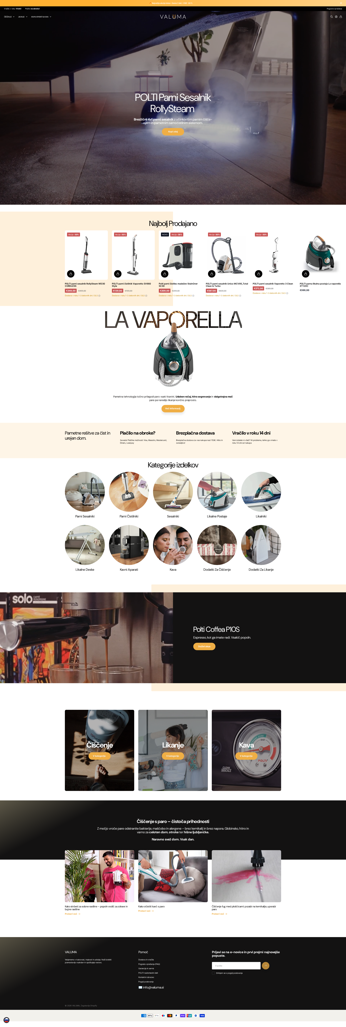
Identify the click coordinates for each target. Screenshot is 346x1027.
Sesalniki (173, 516)
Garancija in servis (146, 968)
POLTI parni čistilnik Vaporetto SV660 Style (131, 284)
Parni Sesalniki (85, 516)
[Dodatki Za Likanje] (261, 545)
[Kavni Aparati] (129, 545)
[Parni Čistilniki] (129, 492)
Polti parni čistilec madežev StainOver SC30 (178, 284)
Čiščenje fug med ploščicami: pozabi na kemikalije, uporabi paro (244, 908)
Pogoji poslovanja (146, 981)
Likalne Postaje (217, 516)
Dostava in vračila (146, 959)
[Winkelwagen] (341, 16)
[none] (275, 255)
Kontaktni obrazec (146, 977)
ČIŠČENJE (8, 17)
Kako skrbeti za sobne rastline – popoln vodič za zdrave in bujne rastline (96, 908)
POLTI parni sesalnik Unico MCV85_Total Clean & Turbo (227, 284)
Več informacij (173, 408)
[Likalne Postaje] (217, 492)
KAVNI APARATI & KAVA (39, 17)
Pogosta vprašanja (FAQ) (149, 964)
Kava (173, 569)
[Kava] (173, 545)
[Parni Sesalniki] (85, 492)
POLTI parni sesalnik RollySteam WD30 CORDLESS (85, 284)
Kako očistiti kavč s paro (151, 906)
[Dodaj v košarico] (70, 274)
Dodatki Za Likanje (261, 569)
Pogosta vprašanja (334, 9)
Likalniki (261, 516)
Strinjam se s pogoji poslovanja (229, 973)
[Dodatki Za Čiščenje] (217, 545)
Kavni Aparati (129, 569)
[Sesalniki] (173, 492)
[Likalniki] (261, 492)
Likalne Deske (85, 569)
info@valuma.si (153, 987)
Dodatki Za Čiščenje (217, 569)
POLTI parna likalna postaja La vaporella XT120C (320, 284)
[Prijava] (336, 16)
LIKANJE (21, 17)
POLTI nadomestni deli (148, 973)
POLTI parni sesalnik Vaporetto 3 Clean (273, 283)
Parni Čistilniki (129, 516)
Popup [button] (99, 295)
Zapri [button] (341, 3)
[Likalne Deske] (85, 545)
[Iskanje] (331, 16)
